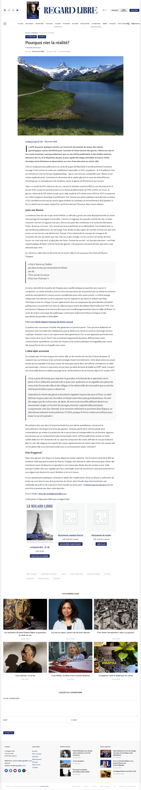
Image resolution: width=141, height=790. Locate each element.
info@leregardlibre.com (18, 766)
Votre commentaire (11, 698)
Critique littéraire (93, 574)
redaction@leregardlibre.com (22, 761)
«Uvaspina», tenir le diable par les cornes (115, 675)
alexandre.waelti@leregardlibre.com (52, 494)
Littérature (96, 23)
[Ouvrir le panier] (133, 23)
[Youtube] (17, 10)
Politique (49, 23)
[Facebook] (4, 10)
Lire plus (101, 544)
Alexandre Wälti (38, 51)
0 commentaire (64, 51)
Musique (112, 23)
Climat (63, 574)
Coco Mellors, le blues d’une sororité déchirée (70, 675)
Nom (5, 720)
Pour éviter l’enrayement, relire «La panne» (115, 632)
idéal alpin (30, 578)
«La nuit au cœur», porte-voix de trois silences (70, 632)
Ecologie (107, 574)
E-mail (75, 720)
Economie (66, 23)
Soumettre (9, 733)
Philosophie (84, 23)
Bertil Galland (31, 574)
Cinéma (104, 23)
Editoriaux (29, 23)
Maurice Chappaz (43, 578)
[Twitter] (10, 770)
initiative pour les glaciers (95, 485)
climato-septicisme (76, 574)
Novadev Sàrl (44, 786)
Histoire (75, 23)
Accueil (20, 23)
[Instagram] (13, 10)
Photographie (123, 23)
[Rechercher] (128, 23)
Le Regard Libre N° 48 (34, 141)
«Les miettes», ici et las (25, 675)
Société (58, 23)
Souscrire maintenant (70, 544)
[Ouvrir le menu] (4, 24)
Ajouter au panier (39, 556)
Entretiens (40, 23)
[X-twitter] (9, 10)
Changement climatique (49, 574)
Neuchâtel (57, 578)
